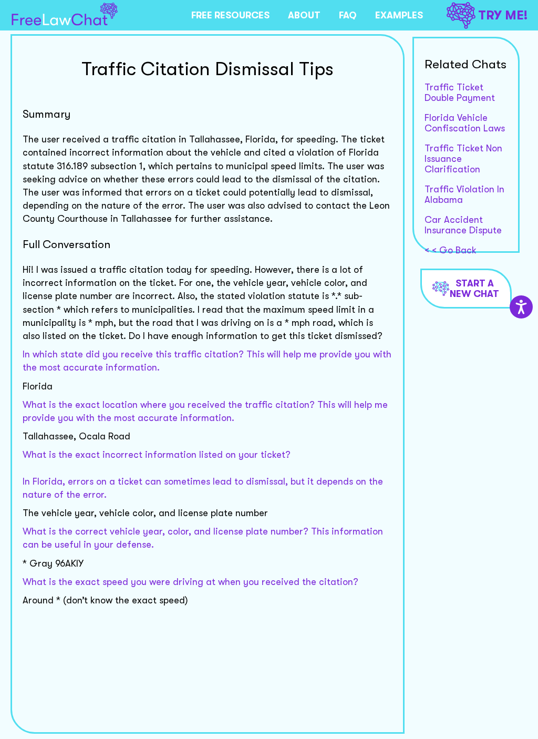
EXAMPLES (399, 15)
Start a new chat (474, 288)
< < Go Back (451, 250)
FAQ (348, 15)
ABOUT (304, 15)
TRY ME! (502, 15)
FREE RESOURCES (230, 15)
